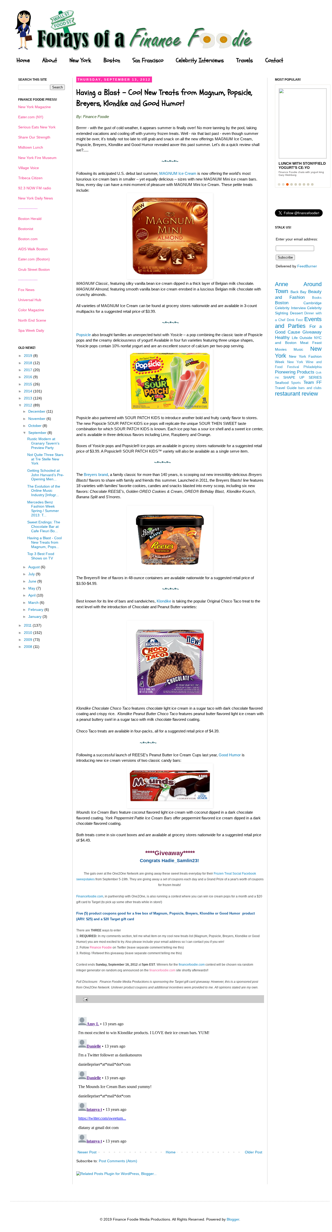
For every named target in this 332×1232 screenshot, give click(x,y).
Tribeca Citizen (30, 178)
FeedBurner (307, 266)
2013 (28, 398)
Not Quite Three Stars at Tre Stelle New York (45, 459)
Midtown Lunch (30, 147)
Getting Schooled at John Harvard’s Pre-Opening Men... (45, 474)
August (34, 567)
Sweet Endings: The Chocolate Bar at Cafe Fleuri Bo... (43, 526)
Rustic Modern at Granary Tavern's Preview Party (43, 443)
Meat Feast (311, 343)
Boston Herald (30, 219)
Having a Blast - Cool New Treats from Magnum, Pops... (44, 542)
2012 (28, 405)
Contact (274, 60)
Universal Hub (29, 300)
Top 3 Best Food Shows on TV (40, 556)
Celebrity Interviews (200, 60)
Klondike (164, 601)
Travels (244, 60)
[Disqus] (170, 1080)
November (37, 419)
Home (23, 60)
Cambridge (312, 303)
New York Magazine (34, 107)
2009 (28, 640)
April (32, 595)
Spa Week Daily (31, 330)
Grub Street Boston (34, 269)
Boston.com (28, 239)
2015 (28, 384)
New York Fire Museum (37, 158)
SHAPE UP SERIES (302, 377)
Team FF (312, 382)
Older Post (253, 1152)
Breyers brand (96, 474)
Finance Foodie (101, 947)
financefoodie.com (192, 964)
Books (317, 298)
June (32, 581)
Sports (296, 383)
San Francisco (148, 60)
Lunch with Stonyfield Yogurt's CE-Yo (302, 165)
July (32, 574)
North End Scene (32, 320)
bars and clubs (310, 388)
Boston (111, 60)
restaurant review (296, 393)
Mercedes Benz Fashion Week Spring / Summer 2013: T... (43, 508)
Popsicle (83, 335)
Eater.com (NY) (30, 117)
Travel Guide (286, 388)
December (37, 411)
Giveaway (312, 332)
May (32, 588)
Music (298, 349)
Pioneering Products (294, 372)
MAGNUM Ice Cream (177, 173)
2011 (28, 625)
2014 (28, 391)
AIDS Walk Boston (33, 249)
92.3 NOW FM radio (34, 188)
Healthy (282, 337)
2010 (28, 633)
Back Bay (298, 292)
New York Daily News (35, 198)
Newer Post (87, 1152)
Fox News (26, 290)
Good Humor (230, 755)
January (35, 616)
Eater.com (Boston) (34, 259)
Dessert (296, 313)
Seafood (282, 382)
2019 (28, 356)
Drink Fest (295, 320)
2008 (28, 647)
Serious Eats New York (37, 127)
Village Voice (28, 168)
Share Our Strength (34, 137)
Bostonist (25, 229)
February (36, 609)
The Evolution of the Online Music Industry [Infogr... (43, 490)
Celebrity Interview (290, 308)
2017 (28, 370)
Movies (281, 349)
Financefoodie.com (89, 896)
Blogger (233, 1219)
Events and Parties (298, 322)
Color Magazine (31, 310)
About (49, 60)
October (35, 426)
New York (80, 60)
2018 (28, 363)
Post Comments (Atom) (118, 1161)
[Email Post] (85, 999)
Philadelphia (312, 367)
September (37, 433)
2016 (28, 377)
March (34, 602)
